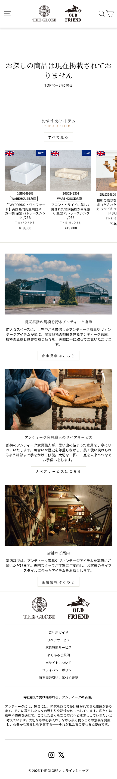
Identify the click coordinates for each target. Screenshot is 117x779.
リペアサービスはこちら (58, 471)
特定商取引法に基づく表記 (58, 677)
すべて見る (58, 137)
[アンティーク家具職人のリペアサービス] (58, 399)
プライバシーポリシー (58, 670)
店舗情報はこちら (59, 582)
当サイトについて (58, 662)
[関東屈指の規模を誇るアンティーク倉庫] (58, 284)
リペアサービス (58, 639)
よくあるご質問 (58, 654)
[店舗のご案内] (58, 515)
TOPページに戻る (58, 85)
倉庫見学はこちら (59, 355)
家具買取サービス (58, 647)
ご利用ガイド (58, 632)
